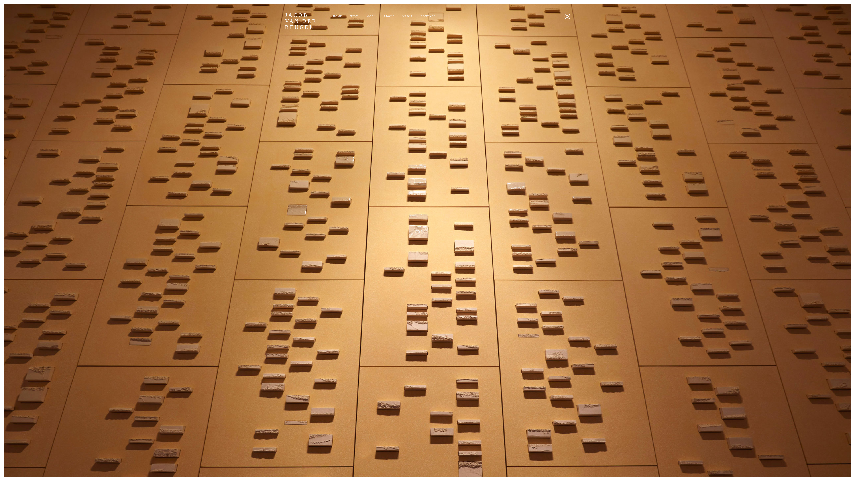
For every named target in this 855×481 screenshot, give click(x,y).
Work (371, 16)
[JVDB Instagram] (567, 16)
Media (407, 16)
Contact (428, 16)
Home (337, 16)
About (389, 16)
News (354, 16)
